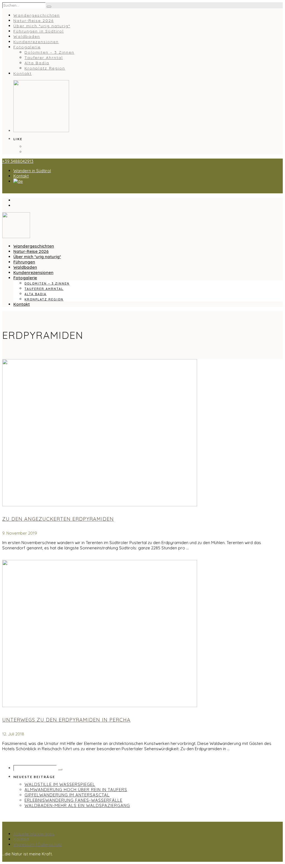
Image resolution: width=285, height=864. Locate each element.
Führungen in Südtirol (38, 31)
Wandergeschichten (36, 15)
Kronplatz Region (44, 68)
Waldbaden (26, 36)
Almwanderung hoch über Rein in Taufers (75, 789)
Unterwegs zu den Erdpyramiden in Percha (66, 720)
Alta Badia (36, 62)
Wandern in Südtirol (32, 170)
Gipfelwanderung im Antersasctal (67, 795)
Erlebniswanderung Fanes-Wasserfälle (73, 800)
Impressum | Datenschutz (37, 844)
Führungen (24, 262)
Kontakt (22, 73)
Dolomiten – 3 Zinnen (49, 52)
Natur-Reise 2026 (33, 20)
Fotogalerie (27, 47)
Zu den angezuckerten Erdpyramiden (58, 519)
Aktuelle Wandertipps (34, 833)
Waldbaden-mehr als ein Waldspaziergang (77, 805)
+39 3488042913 (17, 161)
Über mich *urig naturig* (41, 25)
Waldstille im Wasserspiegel (59, 784)
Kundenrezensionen (36, 41)
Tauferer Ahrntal (43, 57)
